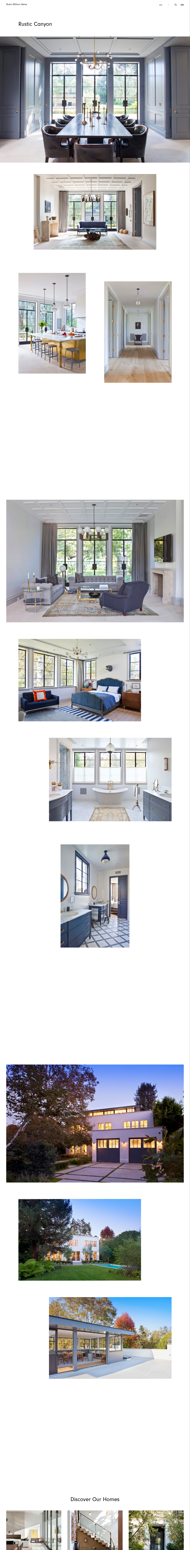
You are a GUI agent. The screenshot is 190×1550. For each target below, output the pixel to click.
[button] (160, 5)
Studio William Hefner (16, 4)
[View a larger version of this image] (95, 212)
